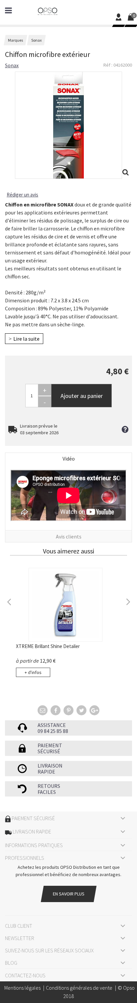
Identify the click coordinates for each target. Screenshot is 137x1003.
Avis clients (68, 536)
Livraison (50, 765)
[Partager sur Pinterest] (68, 710)
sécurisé (49, 751)
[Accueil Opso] (47, 10)
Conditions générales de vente (79, 987)
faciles (47, 792)
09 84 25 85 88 (53, 731)
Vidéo (69, 458)
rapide (46, 771)
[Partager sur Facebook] (56, 710)
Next (127, 601)
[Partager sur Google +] (94, 710)
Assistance (52, 725)
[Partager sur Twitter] (81, 710)
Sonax (12, 65)
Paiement (50, 745)
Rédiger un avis (22, 194)
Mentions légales (22, 987)
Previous (9, 601)
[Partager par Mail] (43, 710)
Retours (49, 786)
